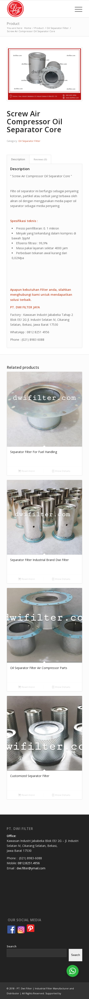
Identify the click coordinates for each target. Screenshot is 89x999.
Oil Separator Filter (29, 140)
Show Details (62, 470)
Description (18, 159)
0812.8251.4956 (29, 863)
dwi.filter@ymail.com (31, 868)
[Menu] (76, 8)
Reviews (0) (40, 159)
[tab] (18, 159)
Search (11, 946)
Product (13, 23)
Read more (28, 470)
